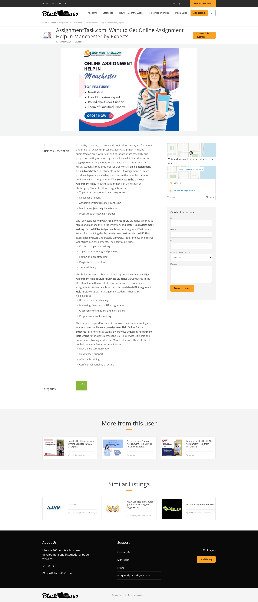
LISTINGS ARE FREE (202, 3)
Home (44, 23)
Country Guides (135, 12)
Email (173, 229)
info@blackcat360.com (59, 573)
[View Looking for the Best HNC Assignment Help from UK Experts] (172, 448)
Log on (211, 550)
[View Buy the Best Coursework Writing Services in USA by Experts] (54, 448)
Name (173, 218)
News (122, 12)
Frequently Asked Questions (133, 575)
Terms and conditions (137, 595)
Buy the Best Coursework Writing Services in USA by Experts (81, 443)
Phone (172, 241)
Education (81, 384)
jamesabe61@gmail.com (184, 190)
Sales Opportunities (159, 12)
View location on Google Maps (191, 169)
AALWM (72, 504)
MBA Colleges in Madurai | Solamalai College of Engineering (140, 504)
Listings (53, 23)
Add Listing (199, 12)
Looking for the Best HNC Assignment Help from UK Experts (199, 443)
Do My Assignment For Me (200, 504)
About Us (92, 12)
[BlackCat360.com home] (60, 12)
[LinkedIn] (173, 3)
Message (174, 264)
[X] (184, 3)
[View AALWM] (54, 508)
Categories (108, 12)
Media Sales (181, 12)
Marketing (123, 559)
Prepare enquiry (182, 288)
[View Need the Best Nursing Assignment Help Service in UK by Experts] (113, 448)
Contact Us (123, 552)
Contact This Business (202, 35)
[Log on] (212, 13)
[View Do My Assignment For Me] (172, 508)
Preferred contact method (181, 252)
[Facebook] (179, 3)
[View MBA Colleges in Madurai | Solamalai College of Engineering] (113, 508)
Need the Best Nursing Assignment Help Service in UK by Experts (139, 443)
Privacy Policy (117, 595)
